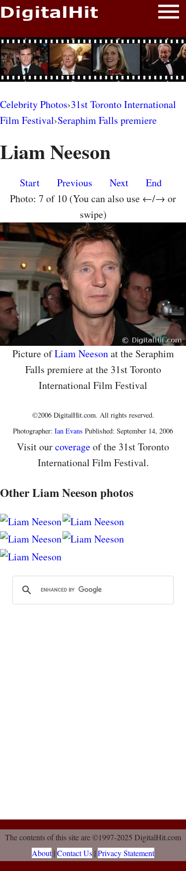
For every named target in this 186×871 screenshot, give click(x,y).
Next (119, 182)
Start (30, 182)
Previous (74, 182)
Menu (168, 13)
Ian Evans (69, 431)
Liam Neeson (81, 353)
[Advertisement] (93, 59)
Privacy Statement (126, 853)
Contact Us (74, 853)
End (154, 182)
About (42, 853)
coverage (72, 446)
